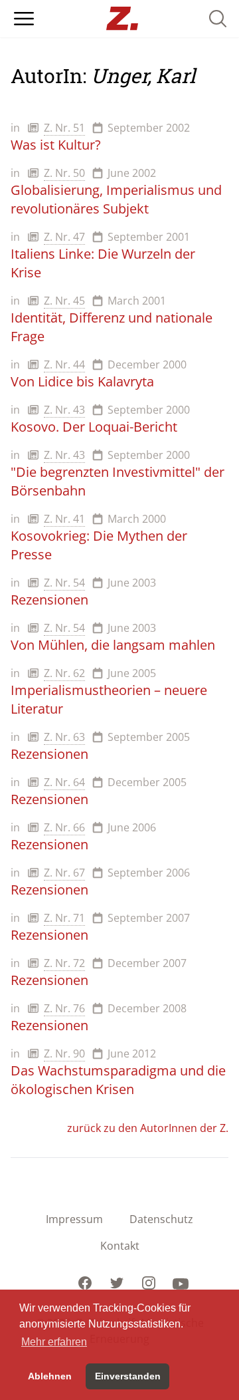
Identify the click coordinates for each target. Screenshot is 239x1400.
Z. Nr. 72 (64, 963)
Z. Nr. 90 (64, 1053)
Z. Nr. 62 (64, 673)
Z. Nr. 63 (64, 737)
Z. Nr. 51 (64, 127)
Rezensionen (49, 600)
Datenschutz (161, 1219)
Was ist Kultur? (56, 145)
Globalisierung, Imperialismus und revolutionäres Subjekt (116, 199)
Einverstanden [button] (128, 1376)
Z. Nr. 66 (64, 827)
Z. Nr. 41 (64, 518)
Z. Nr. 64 (64, 782)
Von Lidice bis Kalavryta (82, 381)
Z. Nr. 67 (64, 872)
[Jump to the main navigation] (24, 18)
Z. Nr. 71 (64, 917)
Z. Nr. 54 (64, 582)
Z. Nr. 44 (64, 364)
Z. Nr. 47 (64, 236)
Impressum (74, 1219)
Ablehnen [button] (50, 1376)
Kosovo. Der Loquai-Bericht (94, 427)
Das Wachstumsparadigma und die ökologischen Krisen (118, 1079)
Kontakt (119, 1245)
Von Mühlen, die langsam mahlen (113, 645)
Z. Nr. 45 (64, 300)
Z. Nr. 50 (64, 173)
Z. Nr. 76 (64, 1008)
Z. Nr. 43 (64, 409)
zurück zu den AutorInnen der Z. (147, 1128)
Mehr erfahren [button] (54, 1341)
